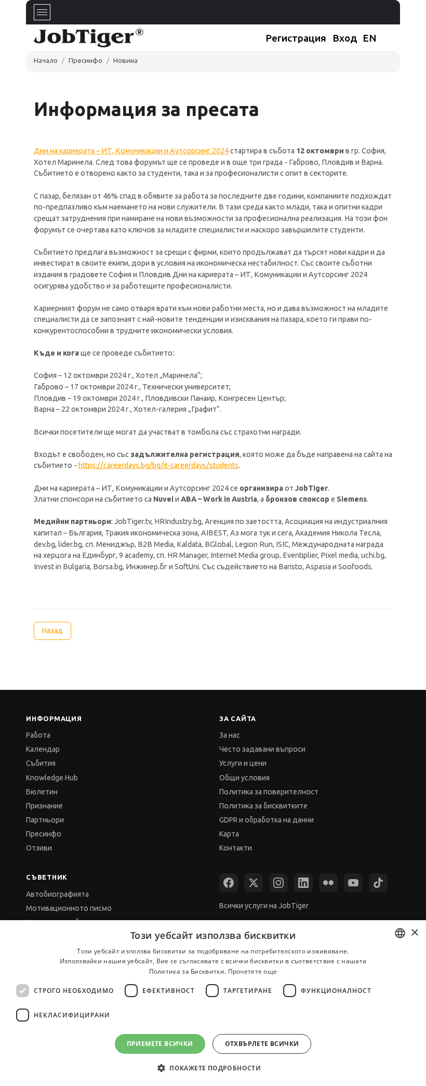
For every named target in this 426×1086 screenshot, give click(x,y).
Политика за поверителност (268, 792)
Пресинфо (85, 60)
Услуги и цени (243, 763)
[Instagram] (278, 882)
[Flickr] (328, 882)
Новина (125, 60)
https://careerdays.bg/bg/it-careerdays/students (158, 465)
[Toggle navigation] (42, 12)
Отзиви (39, 848)
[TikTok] (378, 882)
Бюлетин (42, 792)
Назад (52, 630)
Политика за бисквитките (263, 806)
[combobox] (400, 933)
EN (370, 38)
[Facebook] (228, 882)
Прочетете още (252, 971)
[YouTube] (353, 882)
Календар (43, 749)
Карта (229, 834)
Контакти (235, 848)
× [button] (414, 933)
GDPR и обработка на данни (266, 820)
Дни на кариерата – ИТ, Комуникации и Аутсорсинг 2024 (131, 151)
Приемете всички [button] (160, 1043)
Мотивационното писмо (69, 908)
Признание (44, 806)
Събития (41, 763)
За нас (229, 735)
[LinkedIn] (303, 882)
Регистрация (295, 38)
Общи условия (244, 778)
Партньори (45, 820)
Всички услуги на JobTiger (264, 905)
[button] (213, 1068)
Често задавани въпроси (262, 749)
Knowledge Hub (52, 778)
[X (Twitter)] (253, 882)
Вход (344, 38)
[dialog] (213, 1003)
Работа (38, 735)
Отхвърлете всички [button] (262, 1043)
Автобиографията (57, 894)
